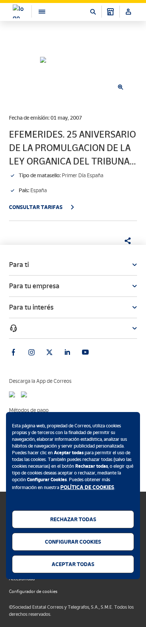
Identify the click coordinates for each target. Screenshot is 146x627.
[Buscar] (92, 11)
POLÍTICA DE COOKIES (87, 487)
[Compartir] (125, 241)
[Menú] (38, 11)
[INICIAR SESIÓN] (128, 11)
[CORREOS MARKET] (110, 11)
